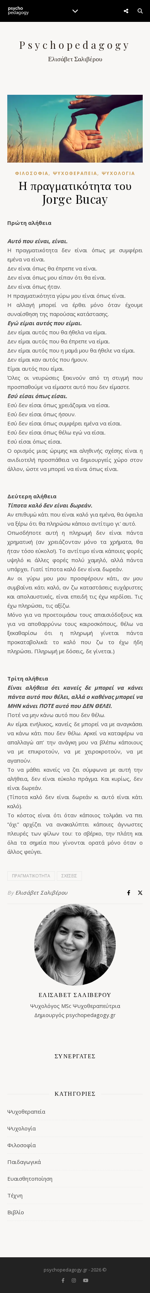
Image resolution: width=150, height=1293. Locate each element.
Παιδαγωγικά (24, 1161)
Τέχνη (15, 1195)
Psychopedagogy (75, 45)
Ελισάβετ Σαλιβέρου (41, 892)
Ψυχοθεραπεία (75, 173)
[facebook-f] (64, 1280)
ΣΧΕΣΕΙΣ (69, 876)
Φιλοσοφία (31, 173)
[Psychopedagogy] (18, 11)
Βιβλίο (15, 1212)
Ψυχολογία (118, 173)
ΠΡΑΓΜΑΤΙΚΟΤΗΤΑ (31, 876)
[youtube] (85, 1280)
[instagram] (74, 1280)
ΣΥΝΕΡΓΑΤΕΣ (75, 1056)
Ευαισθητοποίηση (29, 1178)
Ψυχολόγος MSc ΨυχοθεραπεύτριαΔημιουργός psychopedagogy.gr (75, 1005)
